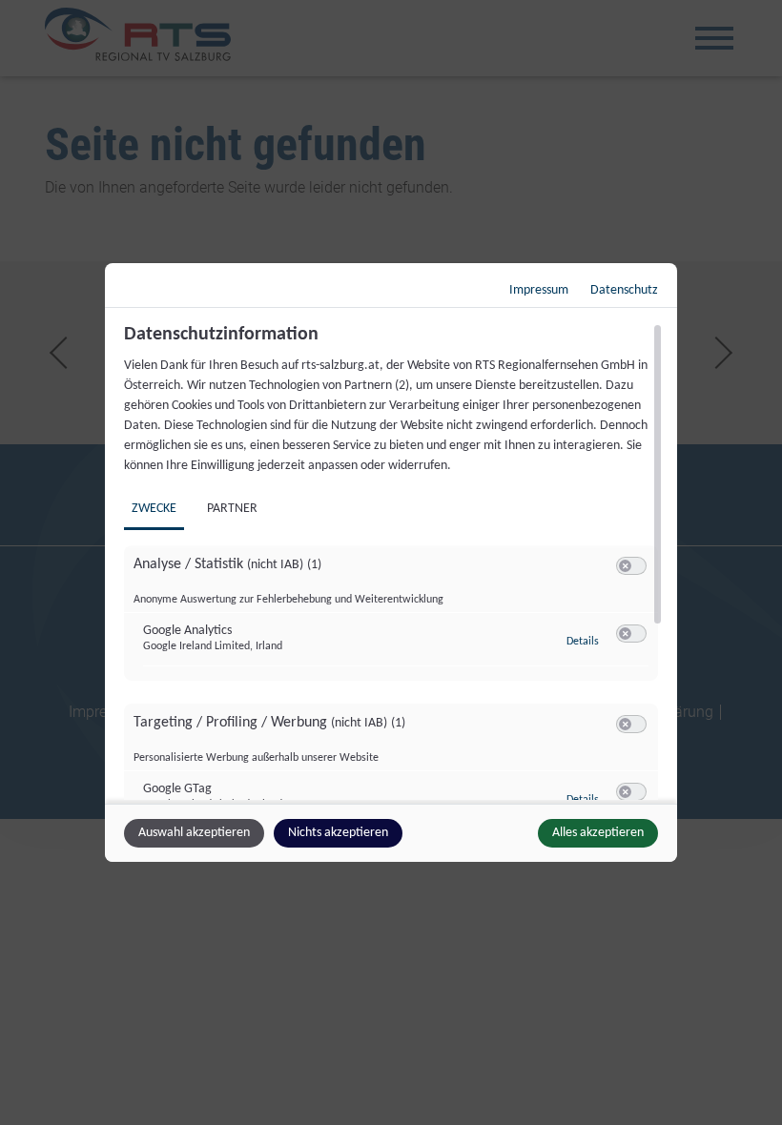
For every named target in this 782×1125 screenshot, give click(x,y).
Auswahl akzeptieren (194, 833)
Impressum (538, 290)
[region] (393, 561)
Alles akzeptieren (598, 833)
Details (582, 641)
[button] (625, 566)
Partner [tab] (232, 508)
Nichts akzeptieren (338, 833)
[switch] (631, 566)
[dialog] (391, 562)
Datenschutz (624, 290)
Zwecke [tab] (154, 508)
